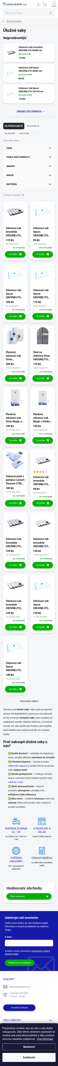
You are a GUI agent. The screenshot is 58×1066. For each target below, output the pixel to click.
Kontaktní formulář (19, 1008)
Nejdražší (10, 133)
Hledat (50, 13)
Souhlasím (29, 1057)
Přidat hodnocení (17, 896)
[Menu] (54, 4)
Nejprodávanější (14, 126)
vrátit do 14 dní (15, 782)
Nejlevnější (33, 126)
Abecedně (24, 133)
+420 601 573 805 (19, 995)
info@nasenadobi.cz (20, 987)
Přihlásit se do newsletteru (19, 963)
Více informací (45, 1039)
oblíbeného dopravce (18, 765)
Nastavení (29, 1046)
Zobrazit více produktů (29, 111)
